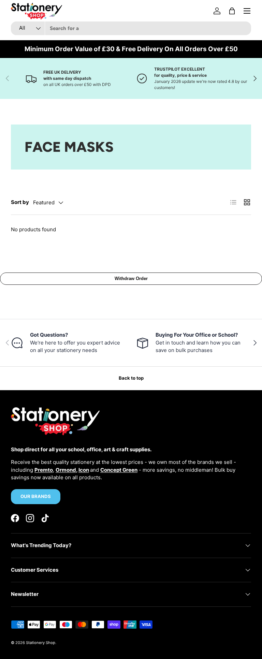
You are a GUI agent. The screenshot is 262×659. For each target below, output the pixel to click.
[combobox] (131, 28)
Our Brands (35, 496)
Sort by (20, 202)
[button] (231, 10)
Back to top (131, 378)
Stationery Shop (40, 642)
